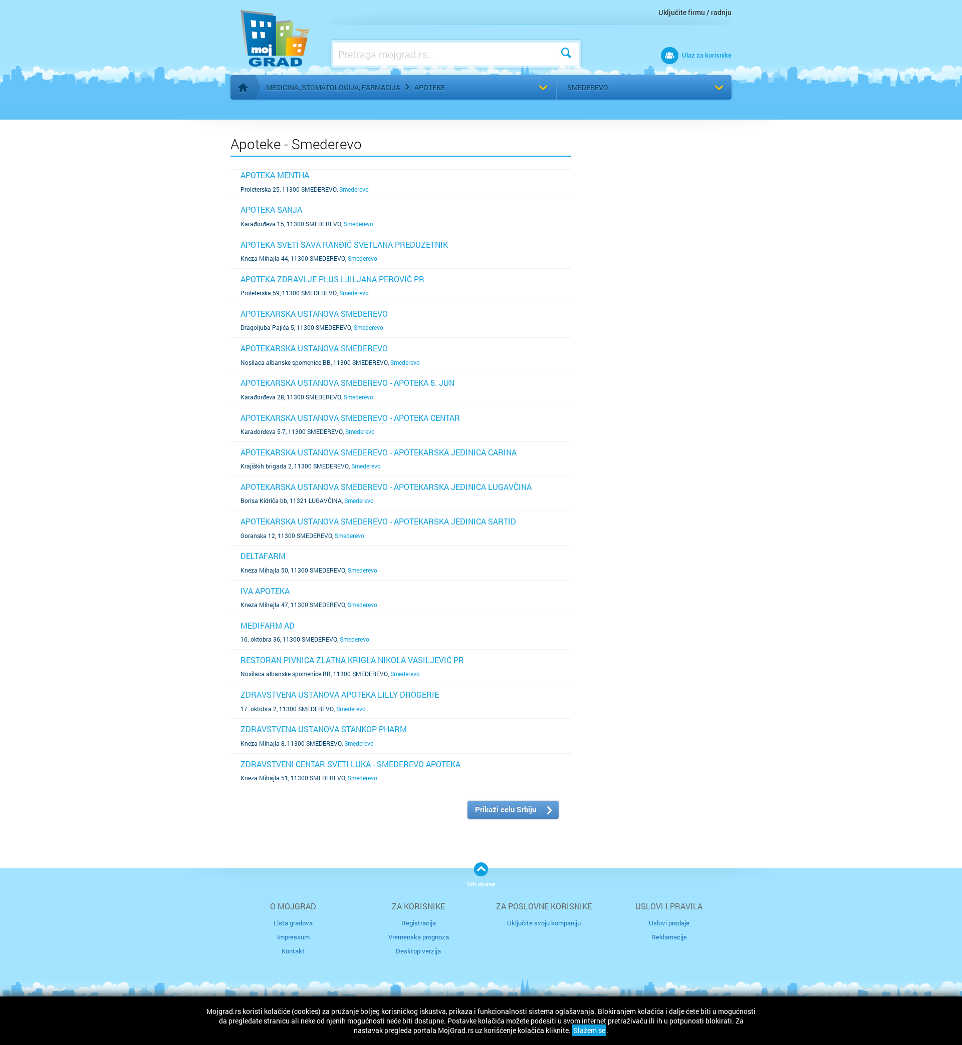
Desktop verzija (418, 950)
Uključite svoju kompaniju (544, 922)
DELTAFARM (263, 556)
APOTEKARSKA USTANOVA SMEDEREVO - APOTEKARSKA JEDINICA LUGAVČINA (386, 486)
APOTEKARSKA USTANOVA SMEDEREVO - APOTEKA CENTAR (350, 417)
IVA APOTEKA (265, 591)
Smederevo (587, 87)
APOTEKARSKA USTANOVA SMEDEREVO (314, 313)
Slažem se (589, 1030)
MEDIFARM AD (268, 625)
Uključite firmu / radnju (695, 12)
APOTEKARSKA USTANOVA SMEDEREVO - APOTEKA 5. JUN (347, 382)
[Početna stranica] (243, 87)
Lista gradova (293, 922)
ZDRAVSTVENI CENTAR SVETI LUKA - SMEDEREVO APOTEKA (350, 764)
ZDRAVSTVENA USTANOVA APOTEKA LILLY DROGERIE (340, 694)
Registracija (418, 922)
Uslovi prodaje (669, 922)
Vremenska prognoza (418, 936)
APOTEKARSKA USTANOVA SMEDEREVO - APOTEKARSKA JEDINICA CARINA (379, 452)
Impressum (293, 936)
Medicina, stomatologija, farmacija (333, 87)
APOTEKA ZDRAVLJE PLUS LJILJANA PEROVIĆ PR (332, 279)
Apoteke (429, 87)
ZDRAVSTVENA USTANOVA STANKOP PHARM (324, 729)
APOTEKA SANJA (271, 209)
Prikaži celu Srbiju (505, 809)
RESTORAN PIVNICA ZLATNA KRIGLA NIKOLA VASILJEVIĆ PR (352, 660)
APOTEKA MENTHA (275, 175)
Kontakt (293, 950)
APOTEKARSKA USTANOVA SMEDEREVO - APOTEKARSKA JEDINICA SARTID (378, 521)
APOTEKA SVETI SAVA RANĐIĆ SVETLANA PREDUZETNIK (344, 244)
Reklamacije (669, 936)
